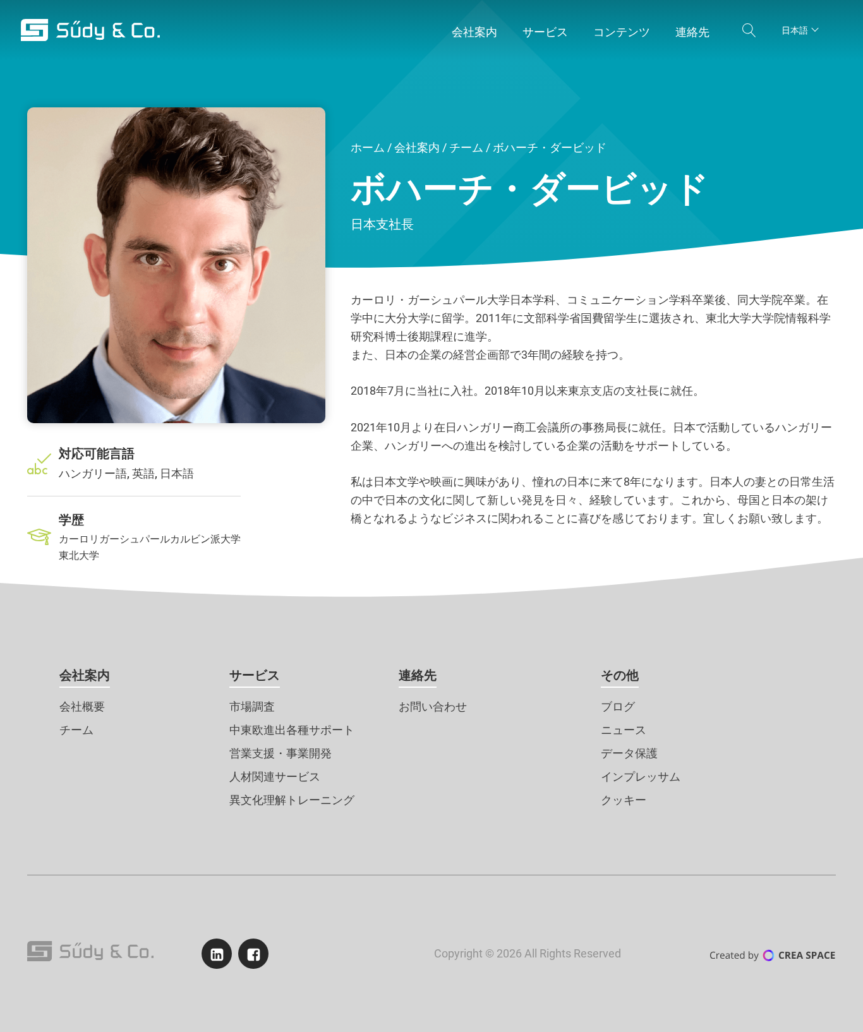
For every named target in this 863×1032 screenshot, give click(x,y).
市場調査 (252, 706)
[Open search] (749, 30)
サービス (254, 675)
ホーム (368, 147)
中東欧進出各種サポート (291, 729)
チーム (466, 147)
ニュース (623, 729)
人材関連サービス (274, 776)
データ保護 (629, 753)
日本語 (795, 30)
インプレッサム (640, 776)
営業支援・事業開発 (280, 753)
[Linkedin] (217, 954)
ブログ (618, 706)
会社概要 (82, 706)
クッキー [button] (623, 800)
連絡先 (418, 675)
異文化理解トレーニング (291, 800)
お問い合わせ (433, 706)
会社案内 (417, 147)
